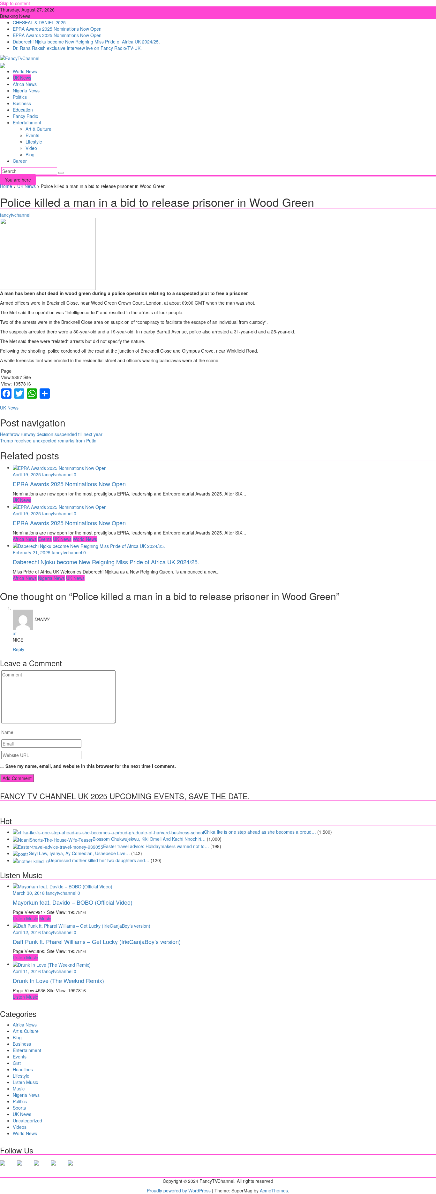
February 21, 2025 (32, 552)
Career (20, 161)
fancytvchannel (15, 215)
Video (31, 148)
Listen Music (25, 918)
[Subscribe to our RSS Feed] (58, 1168)
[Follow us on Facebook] (7, 1168)
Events (32, 135)
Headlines (23, 1069)
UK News (22, 77)
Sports (19, 1107)
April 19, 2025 (27, 474)
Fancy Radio (25, 116)
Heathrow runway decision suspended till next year (51, 434)
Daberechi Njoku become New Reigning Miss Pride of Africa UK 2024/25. (86, 41)
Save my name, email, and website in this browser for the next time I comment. (90, 766)
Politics (20, 97)
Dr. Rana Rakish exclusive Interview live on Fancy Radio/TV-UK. (77, 48)
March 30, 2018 (29, 893)
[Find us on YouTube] (75, 1168)
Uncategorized (27, 1120)
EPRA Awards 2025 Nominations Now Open (57, 29)
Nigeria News (26, 90)
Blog (30, 154)
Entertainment (27, 122)
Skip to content (15, 3)
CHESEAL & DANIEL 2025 (39, 22)
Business (22, 103)
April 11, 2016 (27, 971)
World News (25, 71)
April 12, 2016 (27, 932)
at (15, 633)
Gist (17, 1063)
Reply (18, 649)
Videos (19, 1127)
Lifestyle (34, 141)
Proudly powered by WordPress (179, 1190)
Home (6, 186)
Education (23, 109)
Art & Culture (38, 129)
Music (45, 918)
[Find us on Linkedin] (41, 1168)
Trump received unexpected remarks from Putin (48, 440)
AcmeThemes (274, 1190)
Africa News (25, 84)
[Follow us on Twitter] (24, 1168)
